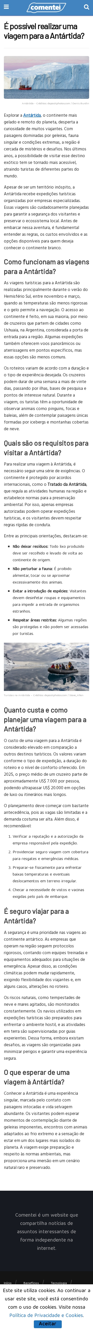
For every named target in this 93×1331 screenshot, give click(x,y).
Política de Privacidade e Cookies (46, 1315)
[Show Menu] (6, 8)
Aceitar (48, 1324)
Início (8, 1283)
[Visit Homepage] (46, 8)
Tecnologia (59, 1283)
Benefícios (31, 1283)
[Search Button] (86, 8)
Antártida (32, 115)
